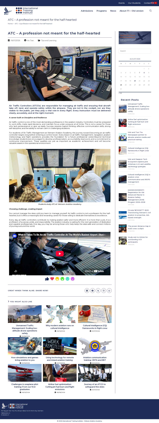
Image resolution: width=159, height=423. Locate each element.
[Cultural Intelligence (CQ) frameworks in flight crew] (123, 150)
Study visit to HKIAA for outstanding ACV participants (138, 239)
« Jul (120, 93)
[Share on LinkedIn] (87, 290)
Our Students (134, 3)
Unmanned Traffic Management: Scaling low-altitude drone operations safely (24, 329)
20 (135, 81)
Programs (101, 11)
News (113, 11)
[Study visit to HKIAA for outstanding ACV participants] (123, 241)
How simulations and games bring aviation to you (24, 358)
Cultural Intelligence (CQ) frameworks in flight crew (94, 326)
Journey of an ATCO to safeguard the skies (95, 385)
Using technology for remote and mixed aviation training (60, 358)
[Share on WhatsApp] (109, 290)
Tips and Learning (48, 40)
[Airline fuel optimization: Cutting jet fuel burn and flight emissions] (123, 123)
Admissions (87, 11)
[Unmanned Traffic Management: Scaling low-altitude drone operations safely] (123, 109)
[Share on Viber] (103, 290)
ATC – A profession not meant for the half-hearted (33, 24)
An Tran (30, 40)
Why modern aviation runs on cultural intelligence (60, 326)
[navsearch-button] (150, 11)
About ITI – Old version (132, 11)
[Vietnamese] (155, 3)
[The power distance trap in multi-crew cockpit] (123, 228)
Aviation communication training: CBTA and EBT (95, 358)
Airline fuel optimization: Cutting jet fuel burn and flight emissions (59, 387)
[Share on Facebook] (92, 290)
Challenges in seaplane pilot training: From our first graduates (24, 387)
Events (122, 3)
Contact (147, 3)
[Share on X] (98, 290)
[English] (152, 3)
